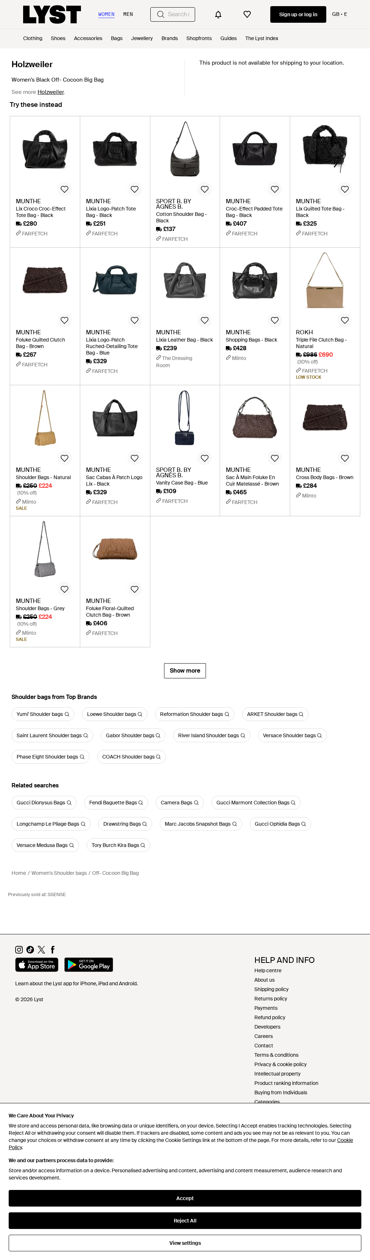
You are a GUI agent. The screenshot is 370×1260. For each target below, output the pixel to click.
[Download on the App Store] (37, 965)
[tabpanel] (185, 397)
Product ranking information (286, 1083)
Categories (267, 1102)
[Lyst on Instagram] (19, 951)
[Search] (160, 14)
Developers (267, 1027)
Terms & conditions (276, 1055)
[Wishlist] (247, 14)
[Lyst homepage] (52, 14)
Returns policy (270, 998)
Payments (266, 1008)
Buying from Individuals (280, 1092)
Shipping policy (271, 989)
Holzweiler (32, 64)
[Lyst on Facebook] (52, 951)
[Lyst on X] (41, 951)
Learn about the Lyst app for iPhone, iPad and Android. (76, 983)
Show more (185, 670)
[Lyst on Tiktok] (30, 951)
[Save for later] (64, 189)
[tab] (36, 108)
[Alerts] (218, 14)
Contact (263, 1045)
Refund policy (269, 1017)
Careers (263, 1036)
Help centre (267, 970)
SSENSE (57, 894)
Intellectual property (277, 1073)
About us (264, 980)
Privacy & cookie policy (280, 1064)
